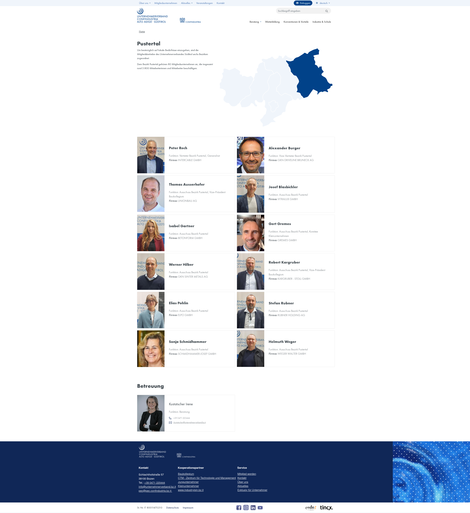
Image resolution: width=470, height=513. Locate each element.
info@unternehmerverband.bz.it (157, 486)
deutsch (324, 3)
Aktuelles (185, 3)
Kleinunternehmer (189, 486)
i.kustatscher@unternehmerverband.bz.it (189, 422)
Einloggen (305, 3)
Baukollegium (187, 474)
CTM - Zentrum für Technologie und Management (208, 478)
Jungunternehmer (189, 482)
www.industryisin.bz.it (192, 490)
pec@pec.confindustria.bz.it (155, 490)
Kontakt (220, 3)
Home (142, 31)
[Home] (152, 15)
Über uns (143, 3)
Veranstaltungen (204, 3)
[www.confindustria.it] (190, 15)
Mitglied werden (247, 474)
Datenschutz (172, 507)
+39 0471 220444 (154, 482)
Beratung (254, 21)
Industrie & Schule (321, 21)
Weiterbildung (272, 21)
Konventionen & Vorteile (296, 21)
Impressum (188, 507)
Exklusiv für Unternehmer (253, 490)
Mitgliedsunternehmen (165, 3)
